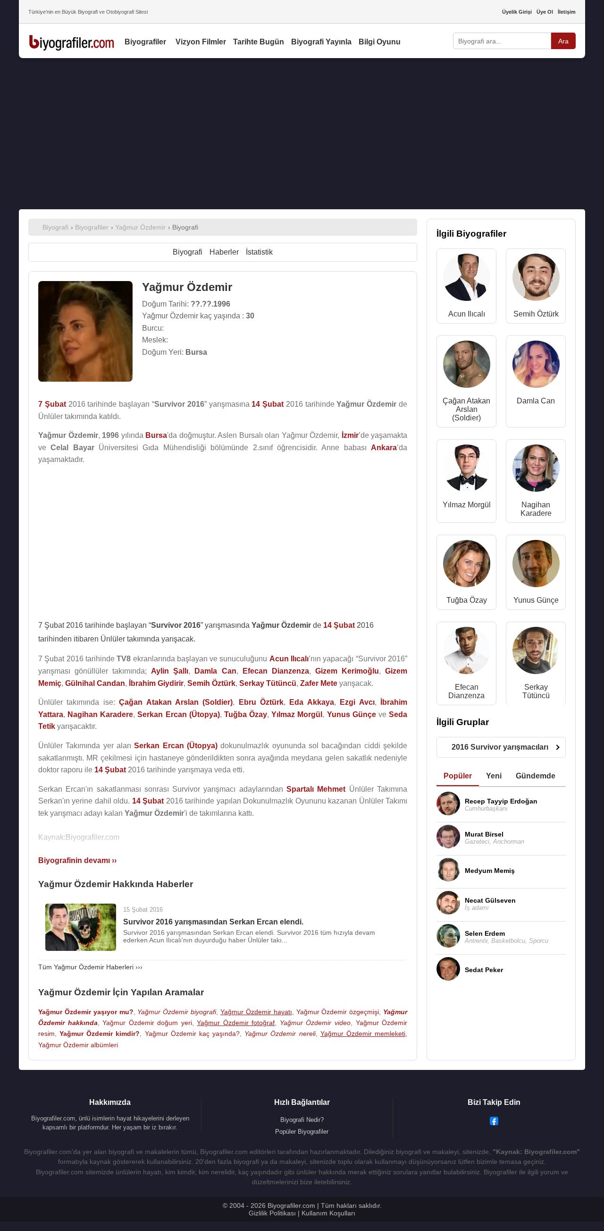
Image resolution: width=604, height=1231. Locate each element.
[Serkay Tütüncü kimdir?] (536, 652)
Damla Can (536, 401)
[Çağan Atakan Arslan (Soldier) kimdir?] (466, 366)
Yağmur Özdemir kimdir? (99, 1033)
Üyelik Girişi (517, 12)
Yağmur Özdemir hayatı (256, 1012)
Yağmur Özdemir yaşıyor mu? (86, 1012)
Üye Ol (545, 12)
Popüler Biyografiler (301, 1131)
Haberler (224, 252)
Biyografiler (145, 42)
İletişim (567, 12)
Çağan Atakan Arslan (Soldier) (466, 409)
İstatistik (259, 252)
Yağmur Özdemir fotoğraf (236, 1022)
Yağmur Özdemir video (315, 1022)
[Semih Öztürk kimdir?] (536, 279)
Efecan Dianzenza (466, 691)
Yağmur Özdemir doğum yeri (147, 1022)
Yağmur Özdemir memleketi (362, 1033)
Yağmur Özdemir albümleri (78, 1045)
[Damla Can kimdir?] (536, 366)
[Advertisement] (302, 134)
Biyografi (187, 252)
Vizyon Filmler (201, 42)
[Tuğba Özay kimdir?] (466, 565)
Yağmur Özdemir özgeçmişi (337, 1012)
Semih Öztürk (536, 314)
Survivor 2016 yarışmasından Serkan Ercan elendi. (213, 922)
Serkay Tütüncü (536, 691)
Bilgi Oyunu (380, 42)
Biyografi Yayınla (321, 42)
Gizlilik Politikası (272, 1213)
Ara (563, 41)
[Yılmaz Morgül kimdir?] (466, 470)
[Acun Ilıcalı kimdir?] (466, 279)
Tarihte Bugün (258, 42)
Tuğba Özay (466, 600)
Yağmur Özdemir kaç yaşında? (192, 1033)
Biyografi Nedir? (302, 1119)
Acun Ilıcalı (466, 314)
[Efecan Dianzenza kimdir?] (466, 652)
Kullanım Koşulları (328, 1213)
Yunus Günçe (536, 600)
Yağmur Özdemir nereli (279, 1033)
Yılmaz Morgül (467, 505)
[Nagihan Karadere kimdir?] (536, 470)
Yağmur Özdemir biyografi (176, 1012)
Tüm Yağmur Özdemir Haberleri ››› (90, 967)
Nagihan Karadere (536, 509)
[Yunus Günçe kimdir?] (536, 565)
